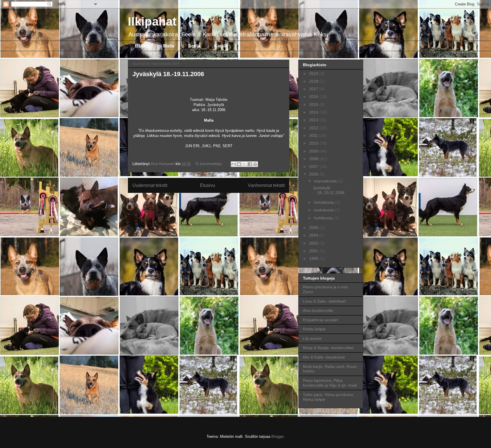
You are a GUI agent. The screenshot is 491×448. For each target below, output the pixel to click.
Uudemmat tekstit (149, 185)
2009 (314, 151)
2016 (314, 96)
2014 (314, 112)
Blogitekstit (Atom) (213, 200)
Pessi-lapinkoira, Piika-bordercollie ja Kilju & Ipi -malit (330, 382)
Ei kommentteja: (209, 164)
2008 (314, 159)
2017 (314, 89)
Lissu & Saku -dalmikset (324, 301)
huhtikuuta (324, 218)
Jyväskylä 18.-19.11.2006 (168, 74)
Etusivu (207, 185)
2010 (314, 143)
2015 (314, 104)
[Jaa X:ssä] (244, 164)
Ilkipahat (152, 21)
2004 (314, 235)
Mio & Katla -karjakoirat (324, 357)
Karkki (221, 45)
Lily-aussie (312, 338)
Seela (194, 45)
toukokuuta (324, 210)
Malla (168, 45)
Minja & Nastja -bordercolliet (328, 347)
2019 (314, 73)
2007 (314, 166)
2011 (314, 135)
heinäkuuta (324, 202)
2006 (314, 174)
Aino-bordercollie (318, 310)
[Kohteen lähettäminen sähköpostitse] (233, 164)
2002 (314, 243)
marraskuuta (326, 181)
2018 (314, 81)
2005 (314, 227)
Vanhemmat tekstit (266, 185)
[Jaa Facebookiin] (250, 164)
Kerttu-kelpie (314, 329)
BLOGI (142, 45)
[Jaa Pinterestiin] (255, 164)
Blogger (277, 436)
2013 (314, 120)
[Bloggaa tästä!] (239, 164)
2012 (314, 128)
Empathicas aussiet (320, 320)
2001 (314, 251)
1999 (314, 258)
